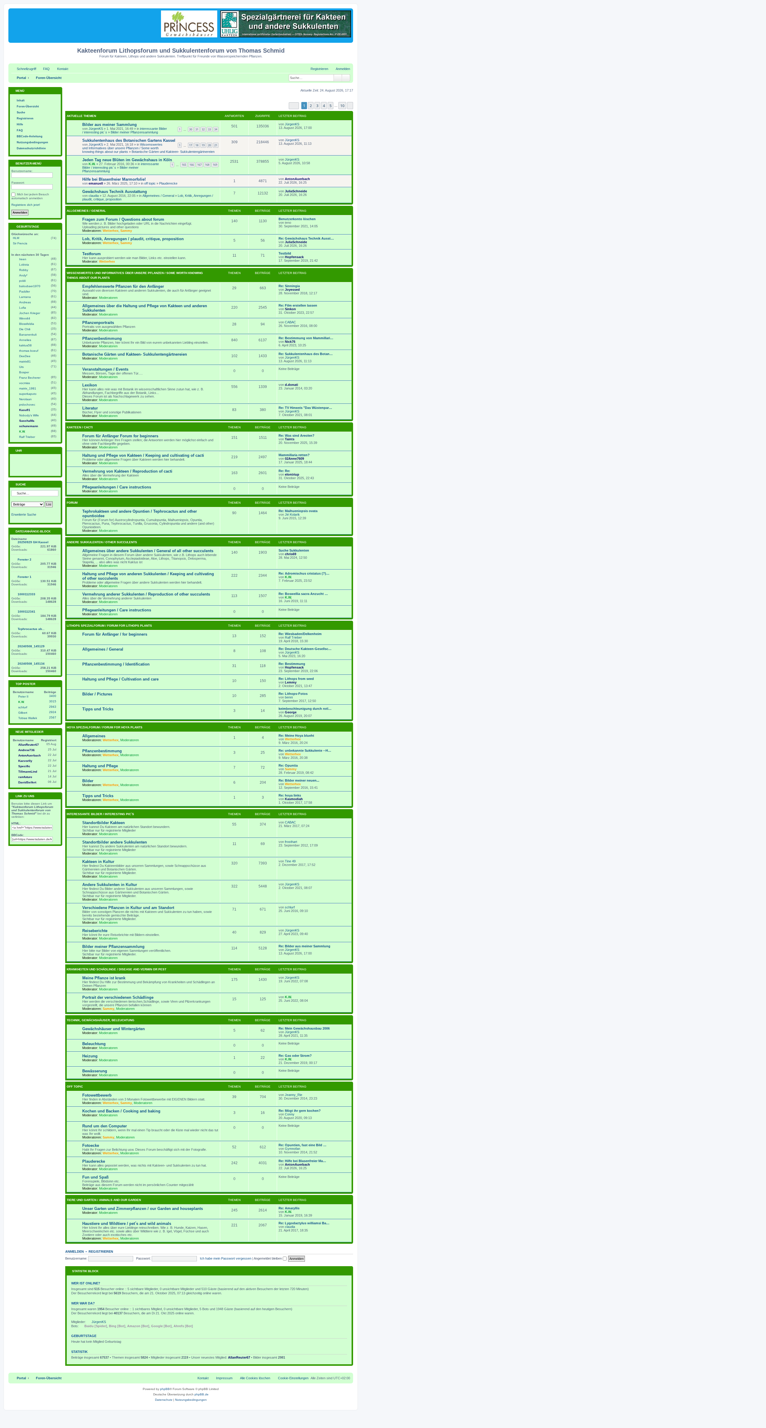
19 (203, 145)
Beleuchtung (94, 1044)
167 (199, 165)
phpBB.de (201, 1394)
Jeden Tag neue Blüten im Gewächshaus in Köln (127, 160)
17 (190, 145)
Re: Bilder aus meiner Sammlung (304, 946)
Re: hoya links (290, 795)
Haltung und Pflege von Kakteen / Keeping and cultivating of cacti (143, 455)
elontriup (292, 474)
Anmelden (74, 1251)
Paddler (24, 291)
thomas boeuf (28, 350)
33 (209, 129)
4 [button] (324, 105)
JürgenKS (96, 128)
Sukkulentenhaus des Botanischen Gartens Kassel (128, 140)
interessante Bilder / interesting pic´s (100, 814)
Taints (289, 439)
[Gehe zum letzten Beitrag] (302, 124)
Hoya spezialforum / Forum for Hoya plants (104, 727)
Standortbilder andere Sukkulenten (114, 842)
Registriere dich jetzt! (25, 204)
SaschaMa (26, 420)
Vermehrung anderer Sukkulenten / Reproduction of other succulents (146, 594)
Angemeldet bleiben (268, 1258)
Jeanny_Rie (293, 1095)
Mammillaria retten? (294, 455)
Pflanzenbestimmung (102, 338)
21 (215, 145)
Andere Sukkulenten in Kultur (109, 884)
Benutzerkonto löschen (297, 219)
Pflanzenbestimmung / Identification (116, 664)
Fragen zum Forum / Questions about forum (123, 219)
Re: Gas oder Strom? (295, 1055)
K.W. (92, 164)
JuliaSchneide (296, 191)
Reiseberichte (94, 930)
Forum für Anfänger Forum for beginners (120, 436)
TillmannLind (27, 771)
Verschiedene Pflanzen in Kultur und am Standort (128, 907)
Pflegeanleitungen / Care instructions (116, 487)
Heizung (90, 1056)
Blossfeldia (26, 323)
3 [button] (317, 105)
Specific (24, 766)
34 (215, 129)
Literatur (90, 408)
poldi (22, 280)
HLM (16, 238)
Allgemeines (93, 736)
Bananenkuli (28, 334)
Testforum (91, 254)
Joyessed (292, 289)
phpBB (165, 1389)
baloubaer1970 (29, 286)
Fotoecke (90, 1145)
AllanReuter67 (239, 1357)
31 (196, 129)
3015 (52, 701)
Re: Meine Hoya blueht (296, 735)
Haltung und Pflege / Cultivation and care (120, 679)
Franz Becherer (29, 377)
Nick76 (290, 341)
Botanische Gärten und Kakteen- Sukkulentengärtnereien (173, 151)
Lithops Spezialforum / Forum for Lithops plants (109, 625)
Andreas (25, 302)
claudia (94, 195)
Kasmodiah (294, 799)
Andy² (23, 275)
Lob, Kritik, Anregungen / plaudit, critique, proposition (133, 239)
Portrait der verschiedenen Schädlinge (117, 997)
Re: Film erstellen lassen (298, 305)
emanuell (96, 183)
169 (215, 165)
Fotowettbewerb (97, 1095)
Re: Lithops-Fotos (293, 693)
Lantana (25, 297)
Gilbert (22, 712)
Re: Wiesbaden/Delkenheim (300, 634)
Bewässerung (94, 1071)
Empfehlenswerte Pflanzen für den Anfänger (123, 286)
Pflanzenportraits (98, 322)
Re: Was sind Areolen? (296, 435)
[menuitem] (44, 68)
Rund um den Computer (104, 1126)
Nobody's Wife (29, 415)
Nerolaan (25, 399)
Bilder (87, 781)
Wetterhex (110, 230)
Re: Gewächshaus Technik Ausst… (306, 238)
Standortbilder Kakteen (103, 822)
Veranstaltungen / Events (105, 369)
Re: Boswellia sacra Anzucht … (303, 594)
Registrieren (101, 1251)
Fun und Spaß (95, 1177)
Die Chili (24, 329)
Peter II (23, 696)
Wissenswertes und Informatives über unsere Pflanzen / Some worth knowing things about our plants (122, 148)
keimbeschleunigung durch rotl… (305, 708)
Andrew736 (26, 750)
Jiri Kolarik (292, 514)
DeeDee (25, 356)
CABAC (290, 322)
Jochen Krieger (29, 313)
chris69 (290, 554)
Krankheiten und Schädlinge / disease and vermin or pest (116, 969)
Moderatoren (108, 297)
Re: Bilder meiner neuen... (299, 780)
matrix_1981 (27, 388)
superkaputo (28, 393)
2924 (52, 712)
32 (203, 129)
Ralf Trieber (293, 637)
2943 (52, 706)
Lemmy (291, 682)
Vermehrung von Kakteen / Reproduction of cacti (127, 471)
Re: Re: (284, 471)
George (291, 712)
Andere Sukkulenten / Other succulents (102, 542)
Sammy (126, 230)
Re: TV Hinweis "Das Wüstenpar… (305, 407)
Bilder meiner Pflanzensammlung (134, 132)
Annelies (25, 340)
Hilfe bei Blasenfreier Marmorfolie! (114, 179)
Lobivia (24, 264)
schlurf (290, 907)
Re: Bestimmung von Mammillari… (306, 338)
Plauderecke (168, 183)
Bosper (24, 372)
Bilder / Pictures (97, 694)
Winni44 (24, 318)
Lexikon (89, 385)
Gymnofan (292, 1148)
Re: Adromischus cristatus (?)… (304, 573)
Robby (23, 270)
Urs (21, 367)
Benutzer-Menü (28, 163)
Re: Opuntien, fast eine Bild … (302, 1145)
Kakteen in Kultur (98, 861)
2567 (52, 717)
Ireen (22, 259)
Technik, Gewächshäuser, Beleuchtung (100, 1020)
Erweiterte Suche (23, 514)
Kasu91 (24, 410)
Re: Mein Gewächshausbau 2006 (304, 1028)
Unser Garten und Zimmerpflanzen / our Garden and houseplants (142, 1208)
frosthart (291, 842)
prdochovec (27, 404)
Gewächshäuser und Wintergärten (113, 1029)
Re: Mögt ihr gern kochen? (300, 1110)
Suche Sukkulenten (294, 550)
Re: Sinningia (289, 286)
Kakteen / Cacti (80, 427)
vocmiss (24, 383)
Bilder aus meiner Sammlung (109, 124)
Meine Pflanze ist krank (103, 978)
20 (209, 145)
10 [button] (342, 105)
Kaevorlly (25, 760)
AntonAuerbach (297, 179)
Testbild (285, 253)
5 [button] (330, 105)
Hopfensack (294, 257)
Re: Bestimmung (292, 664)
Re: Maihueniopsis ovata (298, 511)
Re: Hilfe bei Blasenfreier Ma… (302, 1161)
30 (190, 129)
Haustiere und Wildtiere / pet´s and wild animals (126, 1223)
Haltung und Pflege (100, 766)
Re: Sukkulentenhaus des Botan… (306, 354)
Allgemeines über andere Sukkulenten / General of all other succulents (147, 551)
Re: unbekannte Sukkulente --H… (305, 750)
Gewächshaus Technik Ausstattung (114, 191)
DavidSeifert (27, 782)
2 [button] (311, 105)
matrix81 (25, 361)
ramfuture (25, 777)
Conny (289, 1114)
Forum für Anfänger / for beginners (114, 634)
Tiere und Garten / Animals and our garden (104, 1200)
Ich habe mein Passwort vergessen (225, 1258)
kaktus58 (25, 345)
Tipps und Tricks (97, 709)
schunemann (28, 426)
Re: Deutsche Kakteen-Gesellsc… (305, 649)
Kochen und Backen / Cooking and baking (121, 1111)
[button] (294, 105)
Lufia (22, 307)
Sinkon (290, 309)
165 (184, 165)
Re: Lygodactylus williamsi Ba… (304, 1223)
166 (191, 165)
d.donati (291, 384)
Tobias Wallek (27, 718)
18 (196, 145)
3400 (52, 696)
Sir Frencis (20, 243)
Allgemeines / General (158, 195)
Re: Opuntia (288, 765)
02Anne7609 (294, 458)
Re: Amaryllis (289, 1208)
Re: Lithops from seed (296, 678)
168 (207, 165)
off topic (150, 183)
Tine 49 (290, 861)
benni (289, 697)
